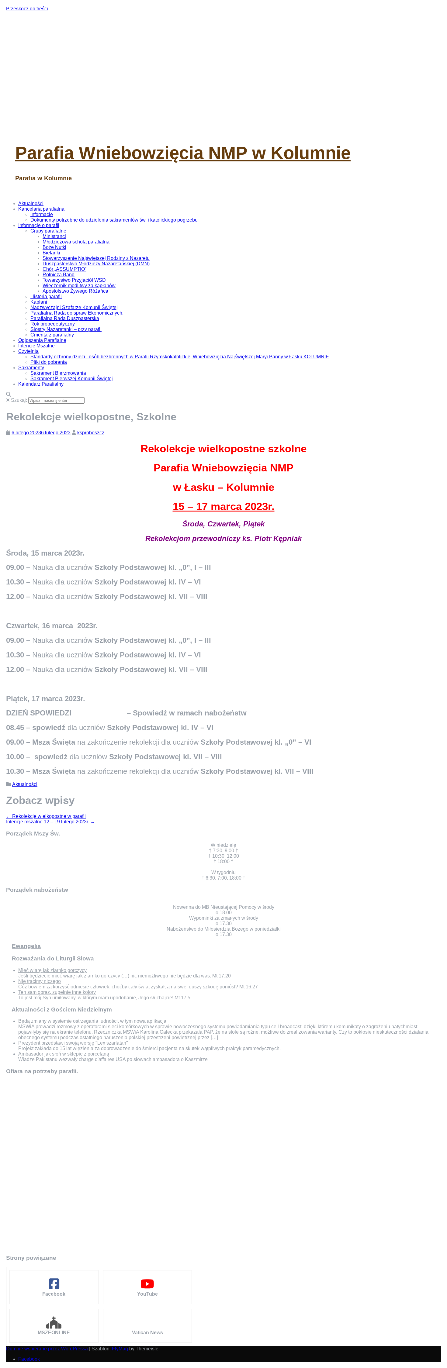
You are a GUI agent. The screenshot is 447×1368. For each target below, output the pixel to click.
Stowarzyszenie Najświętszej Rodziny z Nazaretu (96, 258)
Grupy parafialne (48, 230)
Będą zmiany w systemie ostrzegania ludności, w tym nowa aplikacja (92, 1021)
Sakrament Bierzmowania (58, 373)
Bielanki (51, 252)
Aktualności (30, 203)
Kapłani (38, 302)
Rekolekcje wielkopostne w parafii (46, 816)
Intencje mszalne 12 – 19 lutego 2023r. (50, 821)
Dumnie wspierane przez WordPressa (47, 1348)
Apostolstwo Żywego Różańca (75, 291)
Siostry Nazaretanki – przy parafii (66, 329)
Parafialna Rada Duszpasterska (64, 318)
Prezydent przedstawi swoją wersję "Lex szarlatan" (73, 1043)
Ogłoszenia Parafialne (42, 340)
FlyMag (120, 1348)
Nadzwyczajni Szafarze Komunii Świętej (74, 307)
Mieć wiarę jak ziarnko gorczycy (52, 970)
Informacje (41, 214)
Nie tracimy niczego (39, 981)
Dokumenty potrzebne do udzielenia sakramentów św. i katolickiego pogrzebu (114, 219)
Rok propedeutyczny (52, 323)
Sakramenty (31, 367)
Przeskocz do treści (27, 8)
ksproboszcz (90, 432)
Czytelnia (28, 351)
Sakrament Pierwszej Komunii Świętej (71, 378)
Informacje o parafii (38, 225)
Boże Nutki (54, 247)
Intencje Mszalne (36, 345)
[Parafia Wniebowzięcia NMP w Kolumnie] (121, 127)
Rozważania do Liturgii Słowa (53, 958)
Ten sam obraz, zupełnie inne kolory (57, 992)
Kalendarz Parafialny (41, 384)
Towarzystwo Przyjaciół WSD (74, 280)
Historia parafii (46, 296)
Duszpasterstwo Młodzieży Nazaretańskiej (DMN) (96, 263)
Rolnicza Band (58, 274)
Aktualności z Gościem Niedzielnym (62, 1009)
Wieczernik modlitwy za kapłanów (79, 285)
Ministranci (54, 236)
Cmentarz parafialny (52, 334)
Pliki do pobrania (48, 362)
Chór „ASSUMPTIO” (64, 269)
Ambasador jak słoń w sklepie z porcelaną (63, 1053)
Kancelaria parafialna (41, 209)
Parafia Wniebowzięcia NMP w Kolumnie (183, 153)
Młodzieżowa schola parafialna (76, 241)
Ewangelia (26, 946)
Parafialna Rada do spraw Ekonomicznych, (76, 312)
